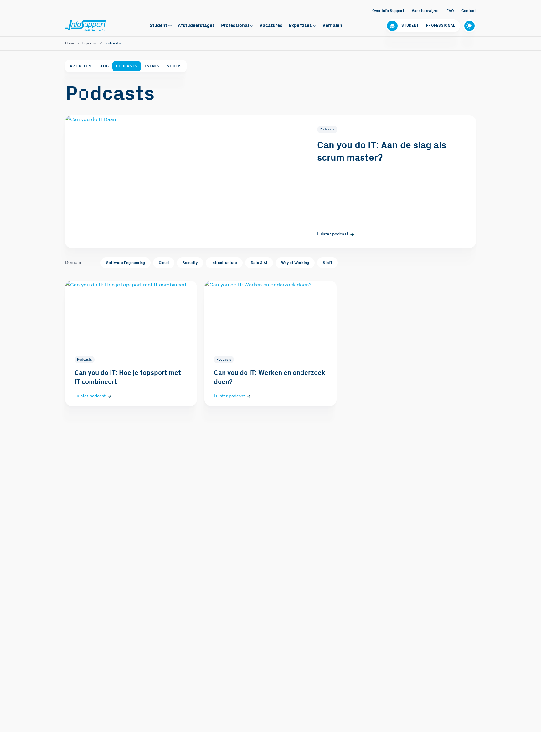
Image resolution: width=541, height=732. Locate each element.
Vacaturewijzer (425, 10)
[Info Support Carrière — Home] (85, 25)
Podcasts (126, 66)
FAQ (450, 10)
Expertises (300, 25)
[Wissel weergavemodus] (469, 25)
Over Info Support (388, 10)
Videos (174, 66)
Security (190, 262)
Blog (103, 66)
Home (70, 43)
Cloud (164, 262)
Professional (235, 25)
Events (152, 66)
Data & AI (259, 262)
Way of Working (295, 262)
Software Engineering (125, 262)
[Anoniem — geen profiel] (392, 26)
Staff (327, 262)
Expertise (90, 43)
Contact (468, 10)
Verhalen (332, 25)
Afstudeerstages (196, 25)
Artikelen (80, 66)
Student (158, 25)
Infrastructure (224, 262)
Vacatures (271, 25)
